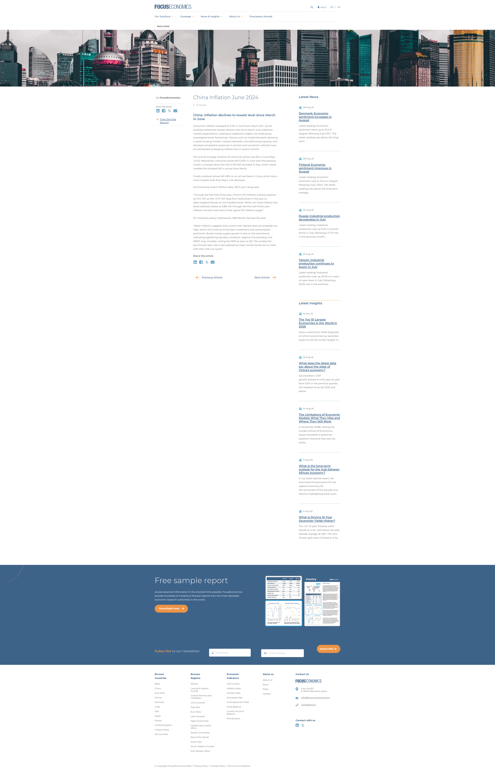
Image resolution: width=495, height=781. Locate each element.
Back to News (163, 26)
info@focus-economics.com (315, 697)
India (157, 707)
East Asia (195, 707)
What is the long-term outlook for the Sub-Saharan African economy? (319, 469)
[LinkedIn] (297, 725)
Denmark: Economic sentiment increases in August (315, 117)
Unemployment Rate (238, 702)
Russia (158, 720)
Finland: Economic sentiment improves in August (315, 168)
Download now (169, 608)
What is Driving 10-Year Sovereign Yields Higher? (317, 519)
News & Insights (210, 16)
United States (162, 730)
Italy (157, 711)
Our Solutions (162, 16)
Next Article (262, 277)
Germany (159, 702)
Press (265, 689)
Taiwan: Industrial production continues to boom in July (316, 263)
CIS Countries (198, 702)
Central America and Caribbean (201, 696)
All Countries (161, 734)
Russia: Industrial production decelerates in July (319, 217)
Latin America (198, 716)
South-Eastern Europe (202, 746)
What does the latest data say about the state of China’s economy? (317, 367)
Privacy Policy (201, 766)
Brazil (157, 684)
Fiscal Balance (234, 707)
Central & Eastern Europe (200, 689)
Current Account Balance (235, 712)
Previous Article (212, 277)
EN (331, 7)
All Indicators (233, 718)
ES (339, 7)
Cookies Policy (217, 766)
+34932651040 (308, 705)
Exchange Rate (235, 697)
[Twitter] (303, 725)
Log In (323, 7)
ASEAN (194, 684)
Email (264, 646)
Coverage (185, 16)
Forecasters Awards (260, 16)
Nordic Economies (200, 732)
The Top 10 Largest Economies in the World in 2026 (318, 323)
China (158, 688)
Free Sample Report (168, 121)
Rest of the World (200, 737)
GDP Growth (233, 684)
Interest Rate (233, 693)
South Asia (196, 742)
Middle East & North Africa (201, 726)
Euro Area (160, 693)
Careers (267, 694)
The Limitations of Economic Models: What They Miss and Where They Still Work (319, 418)
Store (265, 684)
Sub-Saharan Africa (200, 751)
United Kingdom (163, 725)
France (158, 697)
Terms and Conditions (239, 766)
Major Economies (199, 721)
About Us (234, 16)
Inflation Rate (234, 688)
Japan (158, 716)
